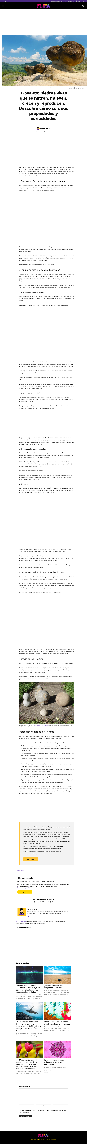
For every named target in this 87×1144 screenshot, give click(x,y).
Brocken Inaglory (37, 725)
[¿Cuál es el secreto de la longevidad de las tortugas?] (57, 975)
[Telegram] (53, 135)
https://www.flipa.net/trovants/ (25, 888)
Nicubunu (48, 87)
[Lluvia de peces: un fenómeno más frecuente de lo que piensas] (57, 1011)
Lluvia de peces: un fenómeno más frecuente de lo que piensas (57, 1023)
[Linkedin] (28, 916)
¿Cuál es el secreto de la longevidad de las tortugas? (55, 987)
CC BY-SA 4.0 (45, 725)
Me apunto (31, 859)
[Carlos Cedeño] (38, 128)
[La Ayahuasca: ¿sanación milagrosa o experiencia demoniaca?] (57, 1049)
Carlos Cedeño (45, 129)
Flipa (17, 921)
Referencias (20, 870)
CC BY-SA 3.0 (54, 87)
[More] (57, 135)
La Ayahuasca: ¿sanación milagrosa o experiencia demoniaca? (54, 1062)
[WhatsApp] (49, 135)
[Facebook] (3, 1)
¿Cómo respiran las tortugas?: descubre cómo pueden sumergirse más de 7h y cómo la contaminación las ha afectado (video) (28, 1026)
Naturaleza (23, 921)
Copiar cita (25, 892)
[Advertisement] (43, 22)
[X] (5, 1)
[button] (83, 6)
